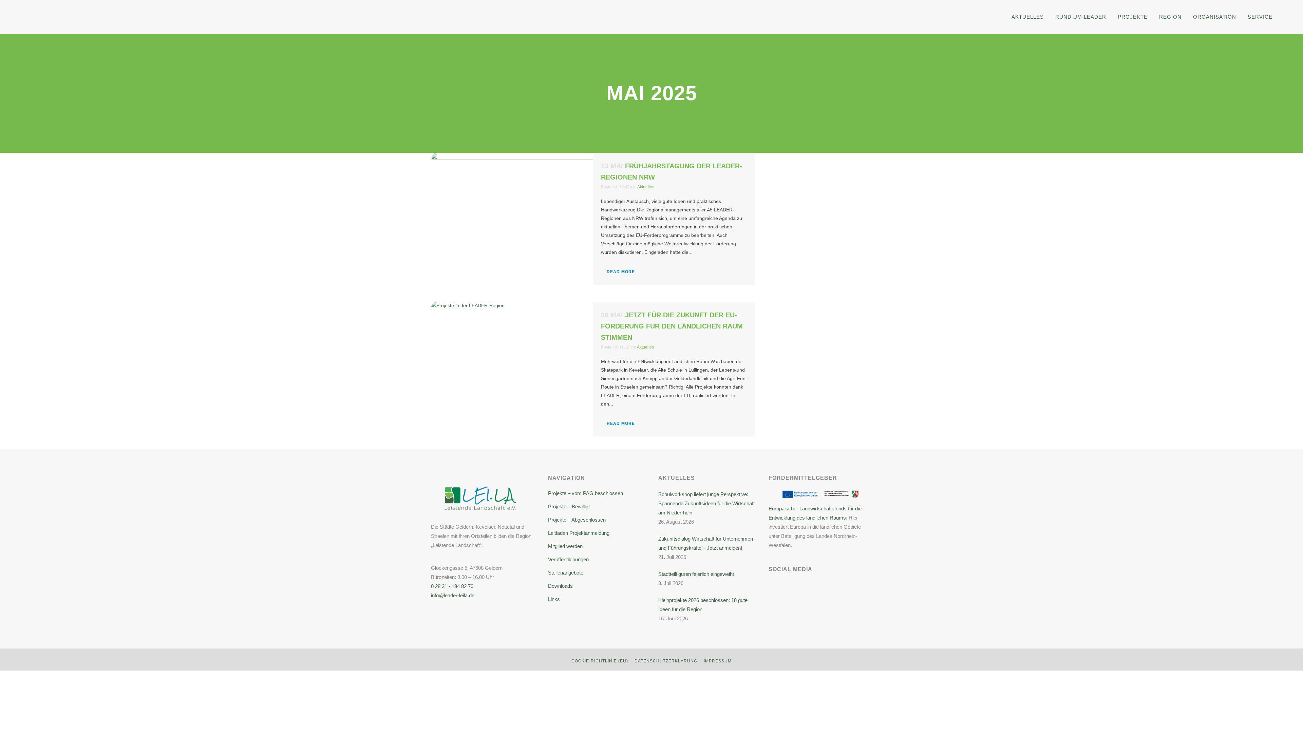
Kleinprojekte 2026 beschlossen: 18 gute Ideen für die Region (703, 604)
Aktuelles (645, 187)
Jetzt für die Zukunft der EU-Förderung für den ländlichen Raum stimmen (672, 326)
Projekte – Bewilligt (569, 506)
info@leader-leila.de (452, 595)
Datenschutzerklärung (666, 661)
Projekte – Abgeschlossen (577, 520)
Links (554, 599)
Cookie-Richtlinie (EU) (599, 661)
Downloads (560, 586)
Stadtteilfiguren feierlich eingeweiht (696, 574)
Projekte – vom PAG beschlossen (585, 493)
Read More (621, 271)
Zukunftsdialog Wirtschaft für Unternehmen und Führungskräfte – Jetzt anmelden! (705, 543)
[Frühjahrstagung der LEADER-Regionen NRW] (512, 220)
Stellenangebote (565, 573)
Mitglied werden (565, 546)
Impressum (718, 661)
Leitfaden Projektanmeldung (578, 533)
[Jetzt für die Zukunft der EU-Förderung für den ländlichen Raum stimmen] (512, 361)
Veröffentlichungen (568, 559)
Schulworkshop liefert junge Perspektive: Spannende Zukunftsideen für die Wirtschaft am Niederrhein (706, 503)
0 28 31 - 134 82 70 (452, 586)
